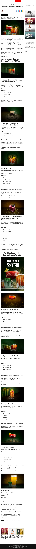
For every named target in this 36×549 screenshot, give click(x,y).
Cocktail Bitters (6, 371)
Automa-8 (21, 547)
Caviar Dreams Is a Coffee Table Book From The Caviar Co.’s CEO (19, 536)
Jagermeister (18, 520)
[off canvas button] (2, 1)
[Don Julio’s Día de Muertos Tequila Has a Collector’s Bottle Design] (12, 531)
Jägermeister (19, 36)
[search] (33, 0)
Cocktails (11, 520)
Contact (22, 546)
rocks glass (3, 190)
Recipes (10, 521)
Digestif (14, 520)
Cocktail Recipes (6, 520)
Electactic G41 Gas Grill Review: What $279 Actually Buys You (29, 15)
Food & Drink (12, 4)
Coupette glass (4, 330)
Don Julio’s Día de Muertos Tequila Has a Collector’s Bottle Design (12, 536)
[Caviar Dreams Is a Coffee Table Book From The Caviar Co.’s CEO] (20, 531)
